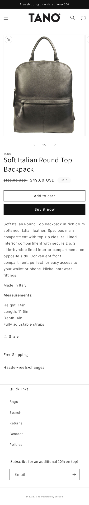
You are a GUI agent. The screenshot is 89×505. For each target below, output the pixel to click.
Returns (15, 423)
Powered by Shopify (52, 497)
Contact (16, 434)
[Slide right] (55, 145)
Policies (15, 444)
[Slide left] (34, 145)
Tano (38, 497)
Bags (13, 402)
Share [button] (14, 336)
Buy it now (44, 209)
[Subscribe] (74, 474)
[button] (6, 18)
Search (15, 412)
